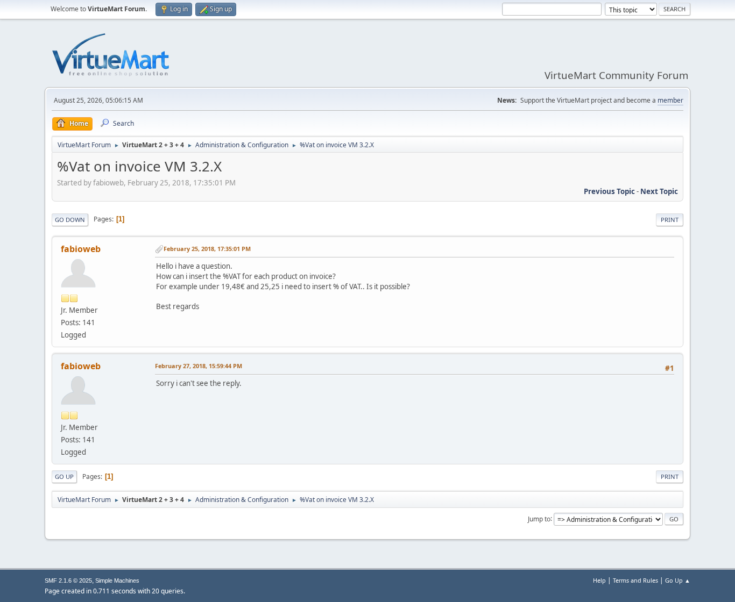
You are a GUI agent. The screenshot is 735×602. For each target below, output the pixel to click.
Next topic (659, 191)
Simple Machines (117, 580)
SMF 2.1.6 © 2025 (68, 580)
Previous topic (609, 191)
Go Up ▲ (677, 580)
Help (599, 580)
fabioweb (81, 249)
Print (670, 220)
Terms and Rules (635, 580)
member (670, 100)
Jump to (539, 518)
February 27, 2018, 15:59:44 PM (198, 366)
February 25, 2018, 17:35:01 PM (207, 249)
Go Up (64, 476)
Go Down (70, 220)
